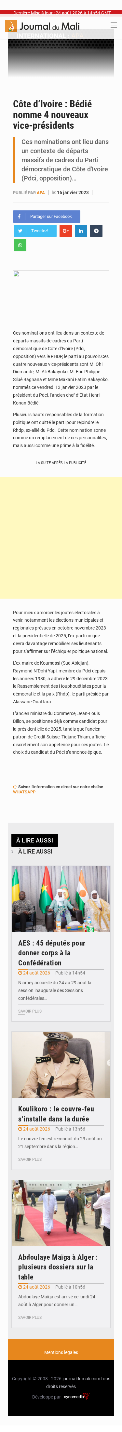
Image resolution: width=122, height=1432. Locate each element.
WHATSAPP (24, 791)
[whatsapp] (20, 245)
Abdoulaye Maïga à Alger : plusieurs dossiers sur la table (58, 1267)
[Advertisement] (61, 538)
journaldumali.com (81, 1378)
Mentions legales (61, 1352)
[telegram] (96, 231)
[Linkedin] (81, 231)
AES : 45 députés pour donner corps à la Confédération (52, 953)
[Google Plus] (66, 231)
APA (41, 192)
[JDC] (42, 25)
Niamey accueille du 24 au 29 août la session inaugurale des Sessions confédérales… (54, 990)
